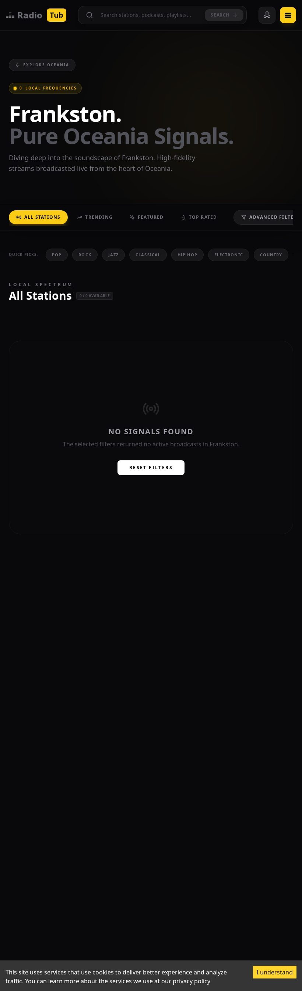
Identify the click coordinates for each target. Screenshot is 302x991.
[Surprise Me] (267, 15)
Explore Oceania (46, 64)
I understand (275, 972)
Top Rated (203, 217)
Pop (57, 254)
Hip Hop (187, 254)
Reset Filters (151, 467)
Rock (84, 254)
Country (271, 254)
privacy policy (191, 981)
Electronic (228, 254)
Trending (99, 217)
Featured (151, 217)
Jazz (113, 254)
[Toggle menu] (288, 15)
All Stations (42, 217)
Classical (148, 254)
